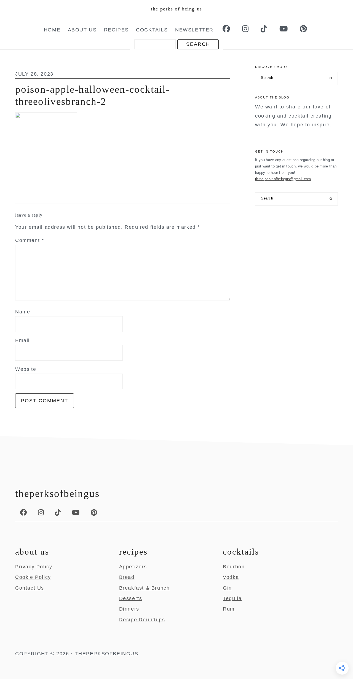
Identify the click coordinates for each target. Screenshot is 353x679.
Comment (29, 240)
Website (25, 369)
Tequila (232, 598)
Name (22, 312)
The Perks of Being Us (176, 9)
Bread (127, 577)
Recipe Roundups (142, 619)
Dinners (129, 609)
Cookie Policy (33, 577)
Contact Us (29, 588)
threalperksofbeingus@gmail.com (283, 179)
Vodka (231, 577)
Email (22, 340)
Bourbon (234, 566)
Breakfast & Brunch (144, 588)
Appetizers (133, 566)
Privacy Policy (33, 566)
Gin (227, 588)
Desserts (130, 598)
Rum (229, 609)
